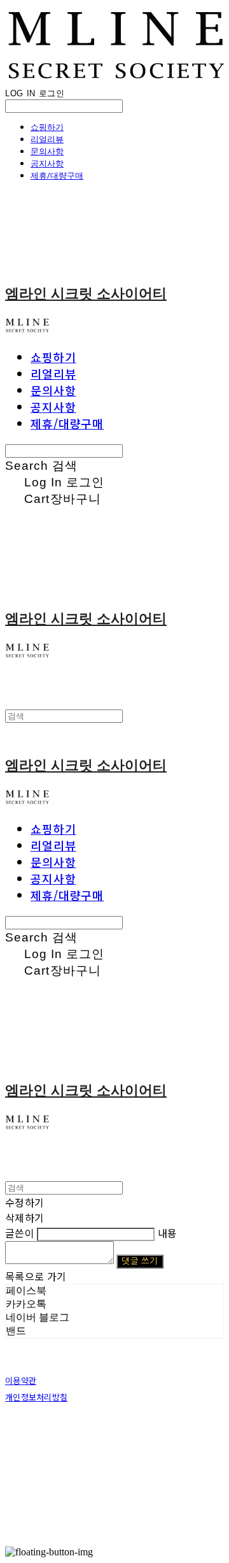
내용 (167, 1232)
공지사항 (47, 163)
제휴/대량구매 (57, 175)
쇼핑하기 (47, 127)
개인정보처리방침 (36, 1397)
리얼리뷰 (47, 139)
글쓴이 (19, 1232)
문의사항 (47, 151)
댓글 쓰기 (139, 1261)
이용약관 (20, 1380)
